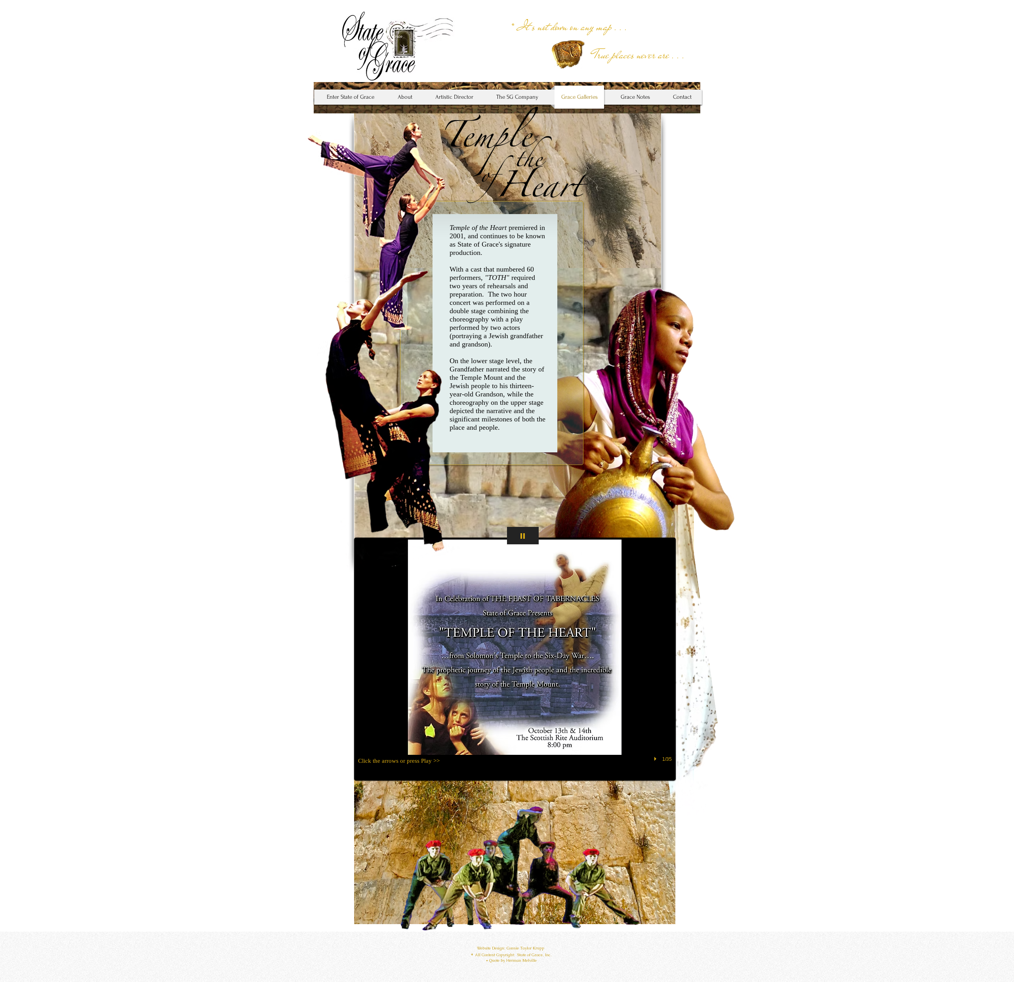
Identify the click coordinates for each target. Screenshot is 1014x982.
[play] (656, 759)
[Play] (523, 535)
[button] (515, 659)
